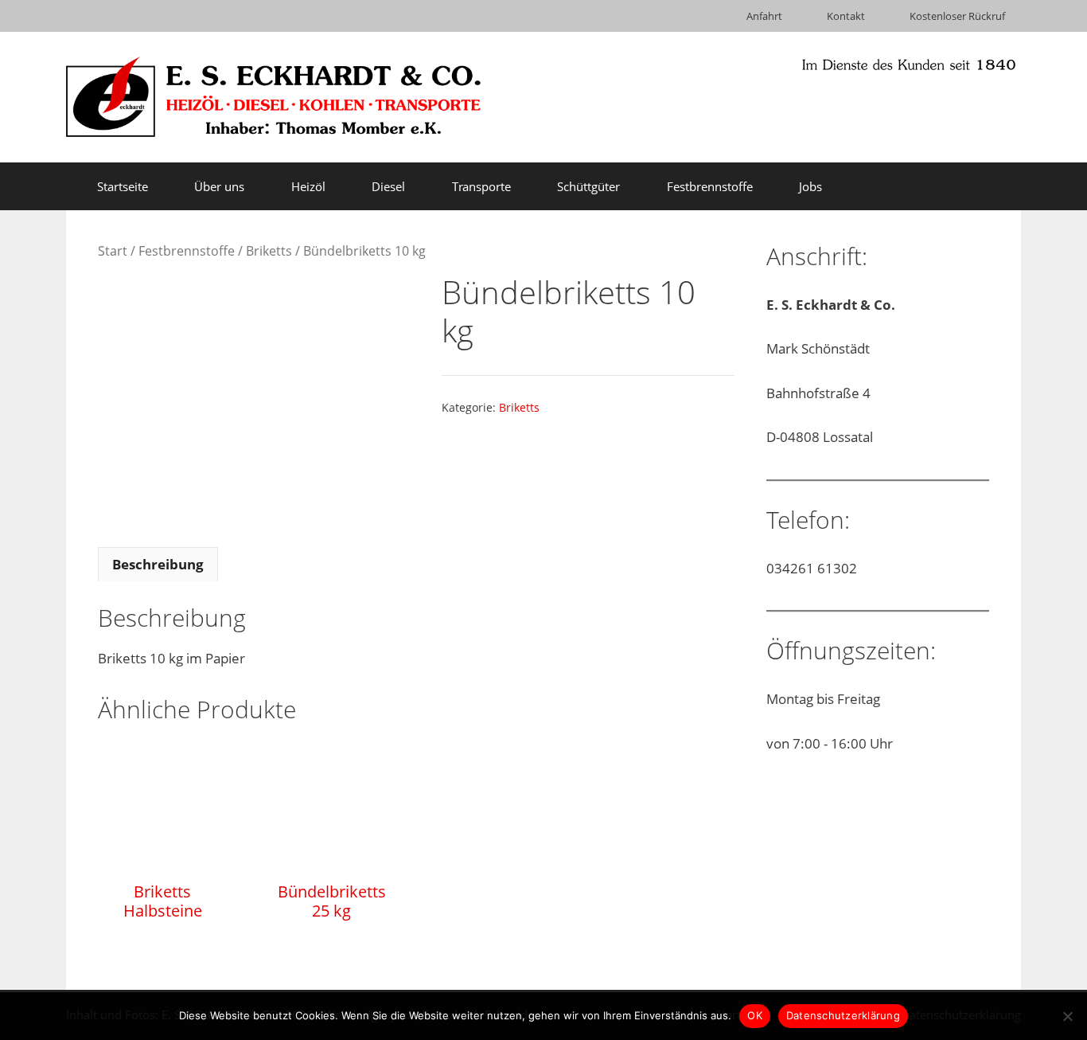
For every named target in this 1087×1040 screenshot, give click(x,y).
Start (112, 251)
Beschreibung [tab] (158, 564)
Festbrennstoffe (186, 251)
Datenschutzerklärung (843, 1015)
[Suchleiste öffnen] (997, 186)
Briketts (269, 251)
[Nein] (1067, 1016)
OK (754, 1015)
